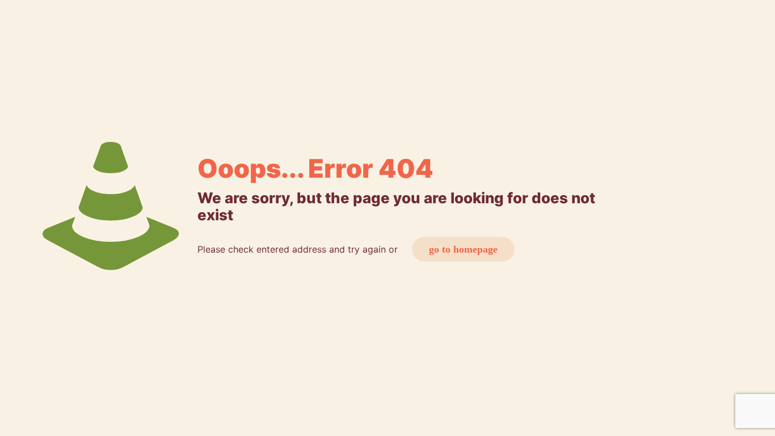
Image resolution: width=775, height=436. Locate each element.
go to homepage (463, 249)
